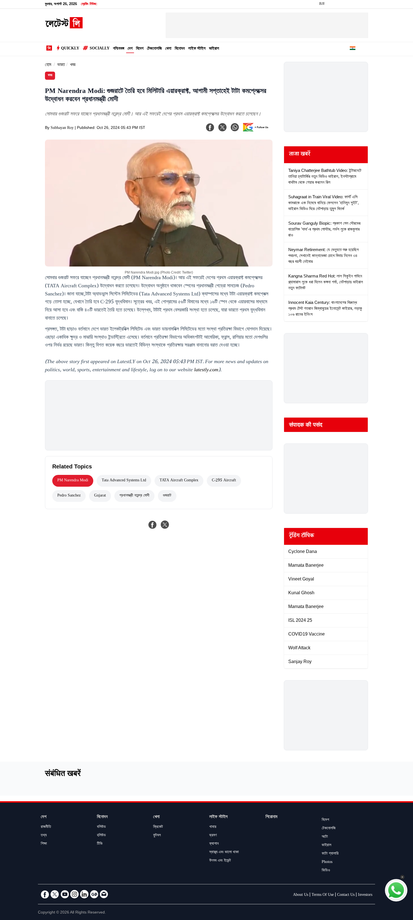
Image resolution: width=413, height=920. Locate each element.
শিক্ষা (44, 844)
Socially (100, 49)
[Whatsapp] (235, 127)
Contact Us (346, 895)
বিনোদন (180, 49)
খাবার (212, 827)
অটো (325, 837)
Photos (327, 862)
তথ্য (44, 836)
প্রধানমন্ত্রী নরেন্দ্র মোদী (134, 496)
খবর (72, 65)
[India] (352, 49)
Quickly (70, 49)
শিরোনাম (271, 817)
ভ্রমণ (213, 836)
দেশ (130, 49)
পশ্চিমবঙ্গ (118, 49)
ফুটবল (157, 836)
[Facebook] (210, 127)
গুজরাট (167, 496)
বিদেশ (140, 49)
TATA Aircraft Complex (179, 481)
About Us (300, 895)
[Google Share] (257, 131)
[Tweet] (165, 524)
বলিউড (101, 827)
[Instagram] (74, 894)
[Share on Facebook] (152, 524)
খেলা (168, 49)
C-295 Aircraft (224, 481)
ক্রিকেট (158, 827)
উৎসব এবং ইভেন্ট (220, 861)
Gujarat (100, 496)
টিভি (100, 844)
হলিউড (101, 836)
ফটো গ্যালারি (330, 854)
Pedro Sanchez (69, 496)
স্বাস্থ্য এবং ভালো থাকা (224, 853)
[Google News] (94, 894)
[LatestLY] (64, 27)
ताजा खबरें (299, 154)
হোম (48, 65)
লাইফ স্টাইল (197, 49)
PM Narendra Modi (72, 481)
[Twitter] (55, 894)
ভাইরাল (214, 49)
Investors (365, 895)
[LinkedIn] (84, 894)
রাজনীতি (46, 827)
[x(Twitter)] (222, 127)
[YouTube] (64, 894)
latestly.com (206, 370)
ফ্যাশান (214, 844)
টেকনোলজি (154, 49)
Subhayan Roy (62, 128)
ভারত (61, 65)
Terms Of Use (323, 895)
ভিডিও (326, 871)
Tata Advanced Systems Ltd (124, 481)
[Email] (104, 894)
